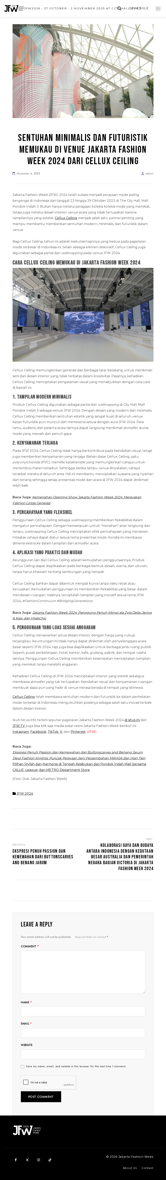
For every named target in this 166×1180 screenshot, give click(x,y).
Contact (147, 1167)
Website (27, 1045)
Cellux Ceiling (66, 218)
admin (149, 173)
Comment (29, 946)
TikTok (53, 732)
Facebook (38, 732)
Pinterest (78, 732)
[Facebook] (16, 1160)
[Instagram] (38, 1160)
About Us (130, 1167)
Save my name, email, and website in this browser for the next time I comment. (76, 1066)
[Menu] (158, 8)
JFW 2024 (25, 793)
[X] (27, 1160)
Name (26, 1002)
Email (26, 1023)
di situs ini (132, 720)
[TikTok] (50, 1160)
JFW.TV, (19, 726)
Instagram (21, 732)
